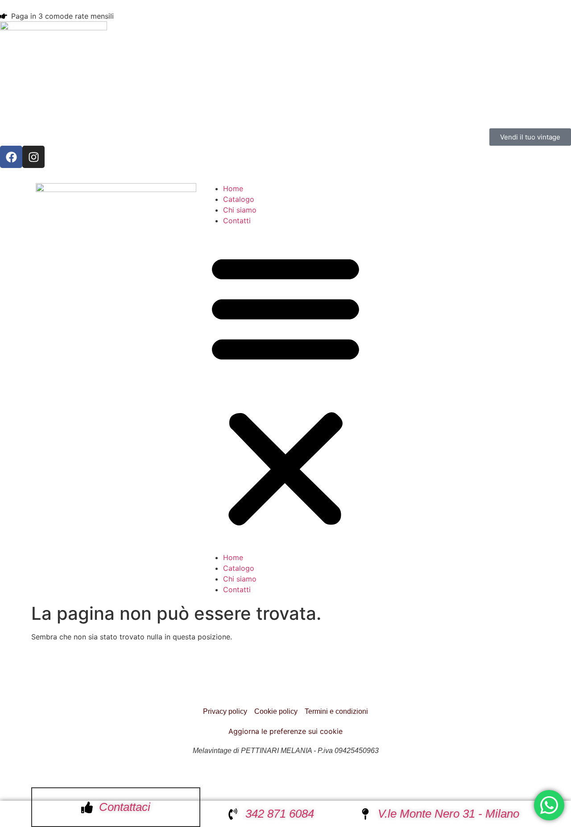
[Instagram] (33, 157)
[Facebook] (11, 157)
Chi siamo (240, 209)
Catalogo (238, 199)
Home (233, 188)
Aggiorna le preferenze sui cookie (285, 731)
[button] (285, 389)
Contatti (237, 220)
